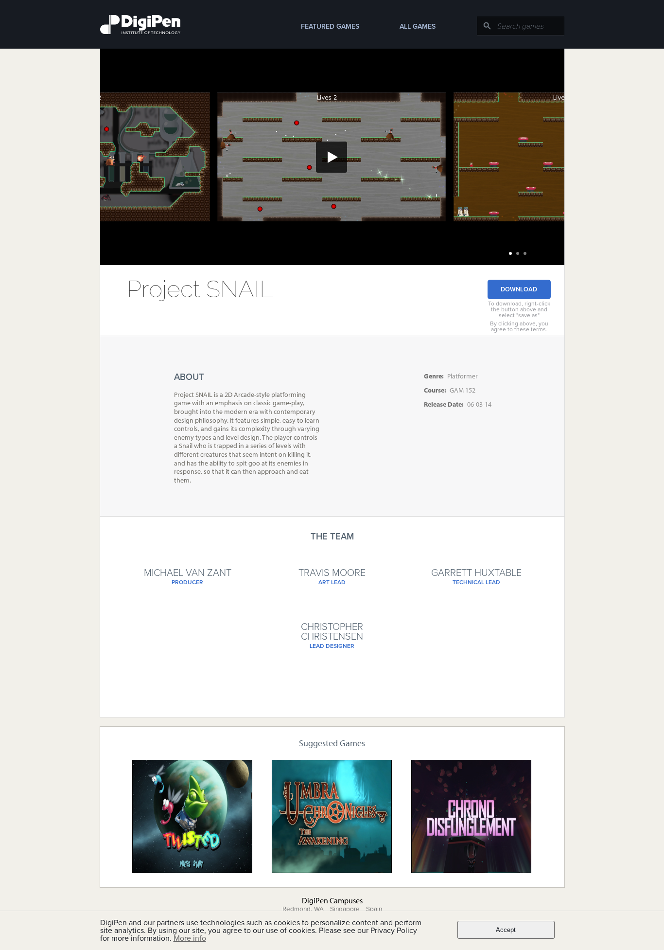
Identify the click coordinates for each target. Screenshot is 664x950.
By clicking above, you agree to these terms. (519, 326)
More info (190, 938)
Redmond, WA (303, 909)
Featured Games (330, 26)
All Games (418, 26)
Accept (506, 929)
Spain (374, 909)
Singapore (345, 909)
